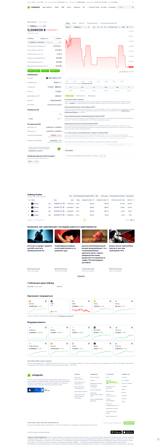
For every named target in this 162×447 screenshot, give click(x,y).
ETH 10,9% (104, 2)
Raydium (72, 103)
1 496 (41, 2)
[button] (56, 82)
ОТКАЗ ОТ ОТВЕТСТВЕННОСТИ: (36, 437)
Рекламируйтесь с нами (34, 150)
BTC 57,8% (98, 2)
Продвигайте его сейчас (65, 316)
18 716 (33, 2)
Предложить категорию (53, 104)
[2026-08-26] (127, 27)
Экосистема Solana (118, 145)
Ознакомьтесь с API (87, 83)
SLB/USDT (57, 207)
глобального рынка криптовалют (115, 144)
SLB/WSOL (57, 203)
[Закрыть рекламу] (67, 301)
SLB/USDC (57, 215)
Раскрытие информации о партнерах (36, 196)
